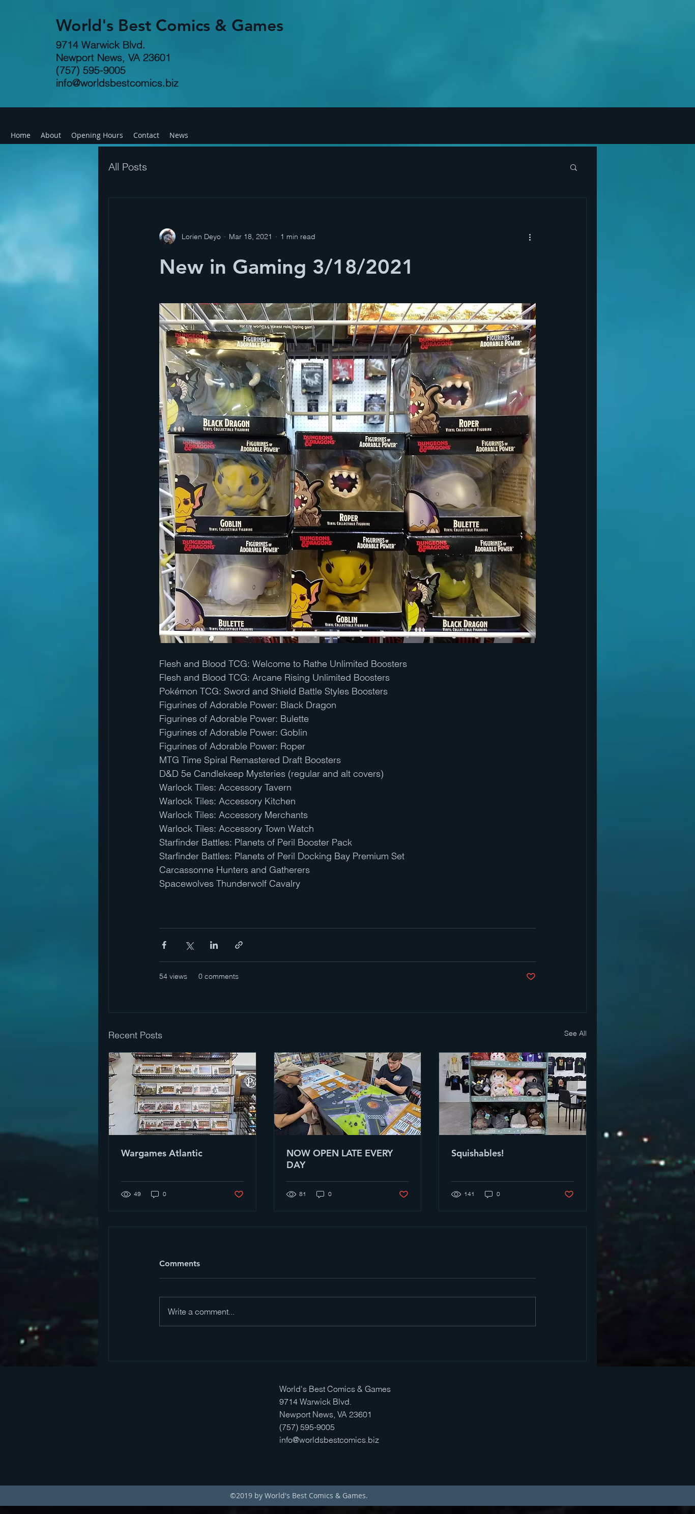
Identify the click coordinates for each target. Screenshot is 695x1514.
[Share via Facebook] (164, 945)
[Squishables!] (512, 1094)
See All (575, 1033)
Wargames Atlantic (161, 1153)
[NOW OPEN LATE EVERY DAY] (347, 1094)
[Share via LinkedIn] (214, 945)
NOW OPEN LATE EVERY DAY (339, 1159)
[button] (573, 167)
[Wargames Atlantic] (182, 1094)
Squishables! (477, 1153)
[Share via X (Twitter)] (189, 945)
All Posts (127, 166)
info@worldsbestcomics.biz (117, 82)
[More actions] (530, 236)
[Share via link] (239, 945)
